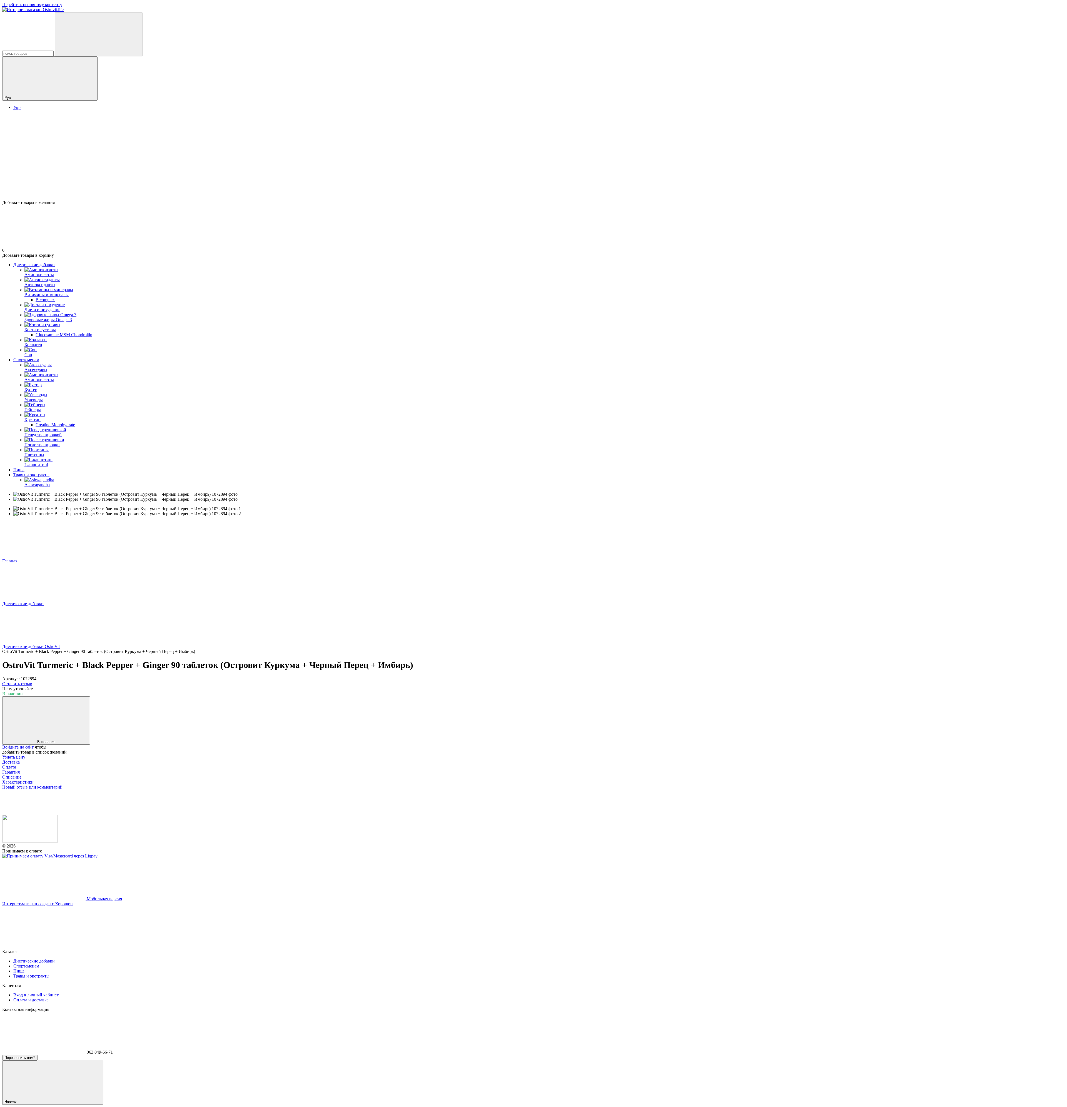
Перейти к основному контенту (32, 4)
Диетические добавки (34, 264)
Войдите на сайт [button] (18, 747)
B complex (45, 299)
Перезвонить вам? (19, 1058)
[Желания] (533, 178)
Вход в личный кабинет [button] (36, 995)
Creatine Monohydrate (55, 424)
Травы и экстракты (31, 474)
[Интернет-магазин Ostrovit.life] (30, 841)
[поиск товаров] (99, 34)
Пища (18, 469)
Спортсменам (26, 359)
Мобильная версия (104, 898)
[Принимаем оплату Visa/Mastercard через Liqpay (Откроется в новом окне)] (50, 856)
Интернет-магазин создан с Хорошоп (37, 903)
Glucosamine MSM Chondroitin (64, 334)
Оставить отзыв (17, 683)
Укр (17, 107)
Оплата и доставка (31, 1000)
